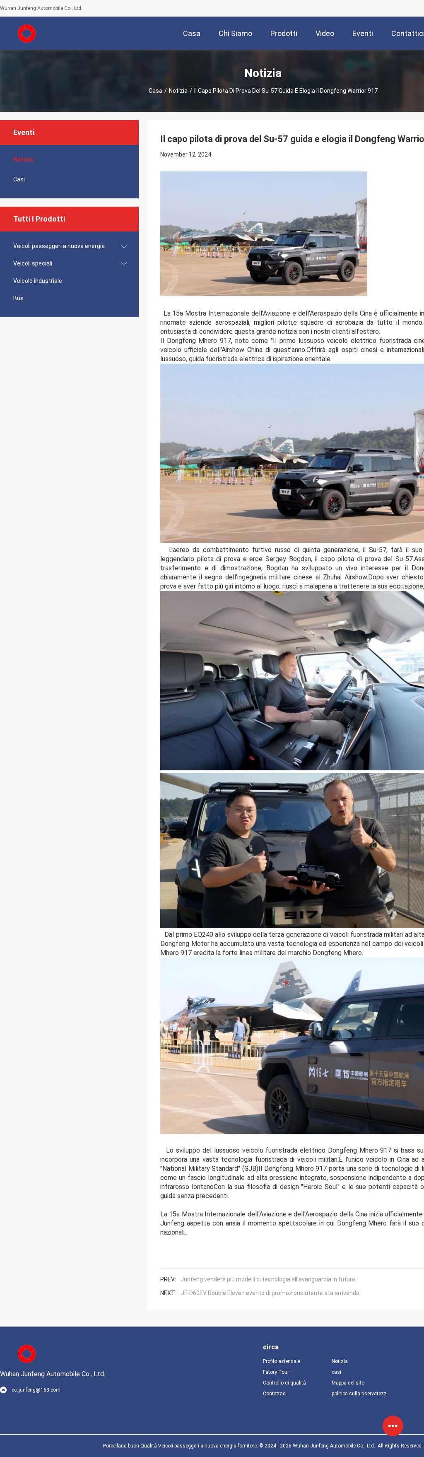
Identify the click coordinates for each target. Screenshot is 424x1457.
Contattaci (275, 1394)
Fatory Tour (276, 1372)
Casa (155, 90)
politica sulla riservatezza (359, 1394)
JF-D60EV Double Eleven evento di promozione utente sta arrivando (270, 1293)
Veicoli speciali (32, 263)
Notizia (178, 90)
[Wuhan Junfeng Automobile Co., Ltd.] (27, 33)
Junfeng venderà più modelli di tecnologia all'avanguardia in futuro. (269, 1279)
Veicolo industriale (37, 280)
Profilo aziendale (281, 1361)
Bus (18, 298)
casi (19, 179)
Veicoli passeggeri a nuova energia (59, 246)
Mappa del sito (348, 1383)
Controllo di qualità (284, 1383)
